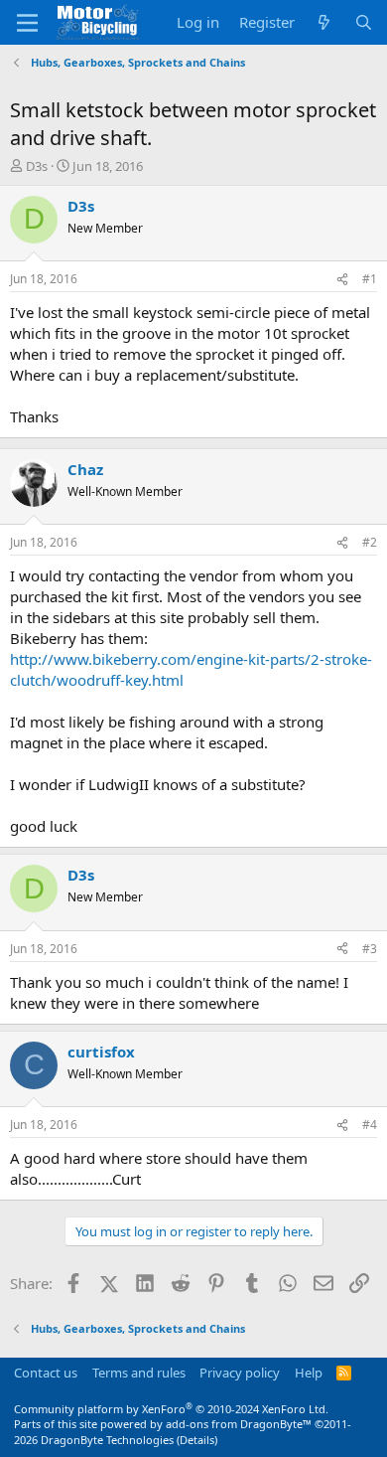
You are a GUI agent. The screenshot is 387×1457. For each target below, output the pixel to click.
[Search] (363, 22)
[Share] (342, 279)
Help (308, 1372)
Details (197, 1439)
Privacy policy (239, 1372)
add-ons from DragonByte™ (239, 1423)
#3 (369, 948)
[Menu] (27, 23)
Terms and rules (139, 1372)
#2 (369, 542)
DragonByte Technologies (107, 1439)
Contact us (45, 1372)
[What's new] (324, 22)
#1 (369, 278)
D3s (37, 166)
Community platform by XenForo (171, 1408)
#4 (369, 1124)
